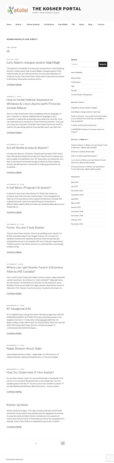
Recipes (74, 90)
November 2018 (77, 216)
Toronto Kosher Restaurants (81, 95)
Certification (49, 24)
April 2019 (74, 199)
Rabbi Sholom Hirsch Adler (24, 348)
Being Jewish (76, 78)
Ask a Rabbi (62, 24)
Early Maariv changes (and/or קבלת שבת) (33, 62)
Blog (90, 24)
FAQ (73, 24)
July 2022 (74, 186)
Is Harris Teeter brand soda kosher (84, 125)
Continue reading (14, 84)
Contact (101, 24)
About (81, 24)
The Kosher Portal (57, 8)
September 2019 (77, 195)
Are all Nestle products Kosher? (27, 147)
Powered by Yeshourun (14, 459)
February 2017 (76, 220)
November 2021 (77, 191)
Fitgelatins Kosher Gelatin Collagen (84, 108)
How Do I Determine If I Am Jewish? (30, 372)
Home (9, 24)
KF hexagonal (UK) (18, 308)
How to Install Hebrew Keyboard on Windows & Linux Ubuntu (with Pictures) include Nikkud (33, 104)
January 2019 (76, 207)
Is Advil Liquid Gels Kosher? (87, 156)
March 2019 (75, 203)
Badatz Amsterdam (87, 152)
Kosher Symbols (33, 24)
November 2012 (77, 224)
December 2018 (77, 211)
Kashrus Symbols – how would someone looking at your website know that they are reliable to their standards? (89, 118)
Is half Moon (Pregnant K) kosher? (28, 187)
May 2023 (74, 182)
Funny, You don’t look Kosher (25, 227)
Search (18, 24)
